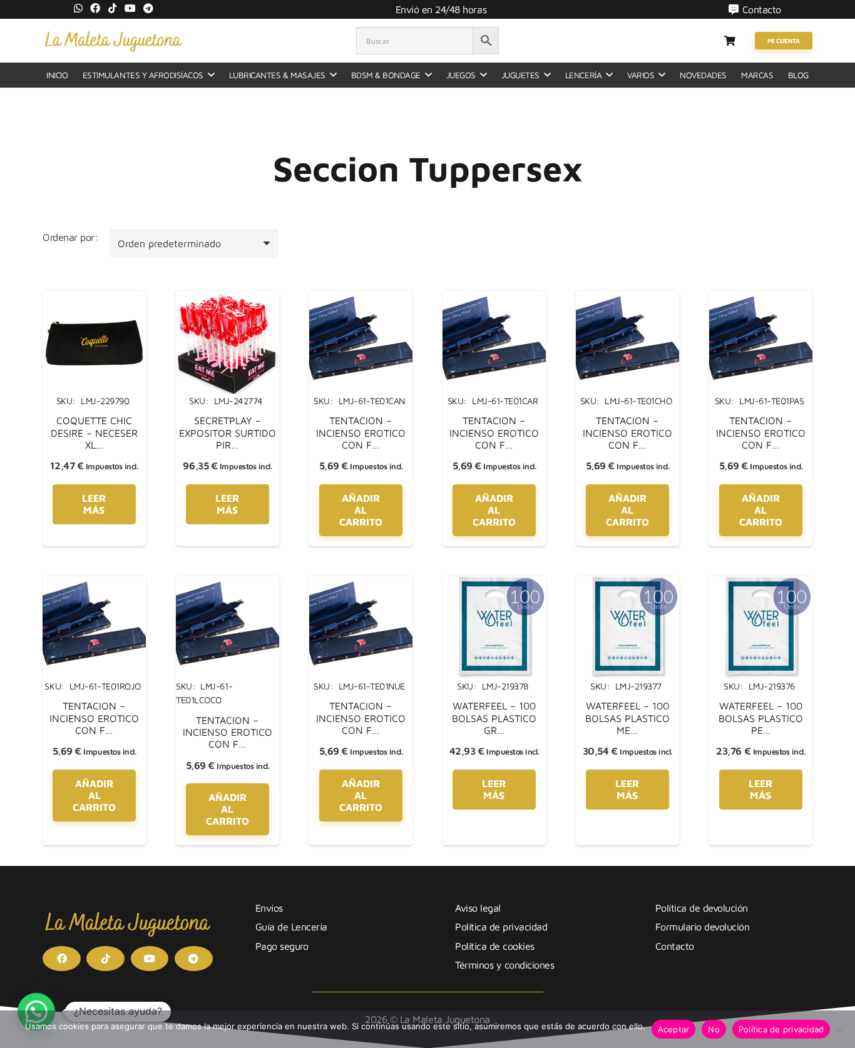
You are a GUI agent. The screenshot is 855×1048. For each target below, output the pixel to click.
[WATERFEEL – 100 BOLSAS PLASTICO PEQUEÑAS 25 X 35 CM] (760, 583)
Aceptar (674, 1029)
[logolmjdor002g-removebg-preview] (113, 40)
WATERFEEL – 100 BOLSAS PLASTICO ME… (627, 717)
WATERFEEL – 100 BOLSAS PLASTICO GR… (494, 717)
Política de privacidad (501, 926)
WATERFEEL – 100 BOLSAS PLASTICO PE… (761, 717)
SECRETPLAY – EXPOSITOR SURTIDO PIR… (227, 432)
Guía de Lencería (291, 926)
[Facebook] (95, 8)
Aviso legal (478, 907)
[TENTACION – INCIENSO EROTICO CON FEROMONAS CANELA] (360, 298)
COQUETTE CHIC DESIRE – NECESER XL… (94, 432)
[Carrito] (729, 40)
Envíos (269, 907)
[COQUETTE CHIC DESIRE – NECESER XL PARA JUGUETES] (94, 298)
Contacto (674, 946)
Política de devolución (701, 907)
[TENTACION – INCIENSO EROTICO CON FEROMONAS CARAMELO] (494, 298)
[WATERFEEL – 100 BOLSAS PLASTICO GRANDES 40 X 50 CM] (494, 583)
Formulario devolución (702, 926)
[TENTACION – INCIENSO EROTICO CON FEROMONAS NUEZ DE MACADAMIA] (360, 583)
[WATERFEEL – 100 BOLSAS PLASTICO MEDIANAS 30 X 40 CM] (627, 583)
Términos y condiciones (504, 964)
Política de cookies (495, 946)
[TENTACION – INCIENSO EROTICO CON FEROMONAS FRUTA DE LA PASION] (760, 298)
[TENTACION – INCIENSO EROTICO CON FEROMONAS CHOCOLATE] (627, 298)
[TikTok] (112, 8)
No (714, 1029)
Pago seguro (282, 946)
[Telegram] (148, 8)
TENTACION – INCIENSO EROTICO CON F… (361, 432)
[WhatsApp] (78, 8)
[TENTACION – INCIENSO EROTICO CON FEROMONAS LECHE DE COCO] (227, 583)
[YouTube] (130, 8)
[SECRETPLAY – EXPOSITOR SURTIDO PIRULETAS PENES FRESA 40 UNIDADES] (227, 298)
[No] (839, 1029)
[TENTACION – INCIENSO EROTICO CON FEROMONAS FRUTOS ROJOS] (94, 583)
